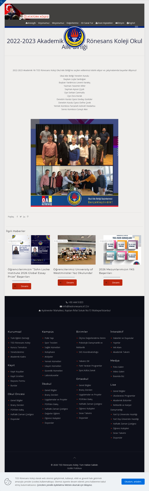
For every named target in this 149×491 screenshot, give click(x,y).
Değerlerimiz (72, 23)
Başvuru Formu (17, 380)
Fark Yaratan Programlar (90, 365)
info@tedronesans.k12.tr (76, 306)
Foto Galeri (118, 366)
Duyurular (15, 419)
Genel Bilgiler (16, 400)
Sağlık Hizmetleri (52, 347)
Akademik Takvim (121, 352)
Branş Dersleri (17, 405)
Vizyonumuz (43, 23)
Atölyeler (49, 356)
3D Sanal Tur (87, 23)
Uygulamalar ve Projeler (56, 399)
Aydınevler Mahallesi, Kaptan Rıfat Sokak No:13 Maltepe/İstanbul (75, 310)
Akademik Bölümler (122, 400)
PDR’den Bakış (51, 404)
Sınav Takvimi (85, 413)
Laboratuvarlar (51, 375)
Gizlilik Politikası (74, 468)
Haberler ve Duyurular (123, 338)
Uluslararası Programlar (124, 395)
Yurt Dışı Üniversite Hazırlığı (126, 419)
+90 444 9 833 (76, 302)
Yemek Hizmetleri (53, 361)
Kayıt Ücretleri (17, 376)
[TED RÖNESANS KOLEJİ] (74, 37)
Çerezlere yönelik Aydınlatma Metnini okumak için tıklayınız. (64, 485)
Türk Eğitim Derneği (19, 338)
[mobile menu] (136, 26)
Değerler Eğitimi (52, 413)
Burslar (13, 385)
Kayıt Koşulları (17, 371)
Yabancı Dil (84, 361)
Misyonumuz (58, 23)
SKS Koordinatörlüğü (88, 352)
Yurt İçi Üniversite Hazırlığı (125, 414)
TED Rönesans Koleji (20, 342)
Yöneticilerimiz (17, 352)
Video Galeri (118, 371)
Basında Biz (118, 376)
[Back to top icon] (74, 458)
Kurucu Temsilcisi (18, 347)
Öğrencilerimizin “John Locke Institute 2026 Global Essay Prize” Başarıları (29, 273)
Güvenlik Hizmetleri (54, 370)
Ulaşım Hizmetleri (53, 366)
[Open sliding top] (3, 3)
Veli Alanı (117, 347)
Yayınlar (116, 342)
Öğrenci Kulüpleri (53, 418)
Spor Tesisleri (51, 342)
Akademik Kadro (18, 356)
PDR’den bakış (17, 409)
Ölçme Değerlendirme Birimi (92, 338)
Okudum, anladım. (133, 481)
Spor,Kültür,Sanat (87, 370)
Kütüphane (50, 352)
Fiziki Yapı (49, 338)
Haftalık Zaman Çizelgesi (22, 414)
